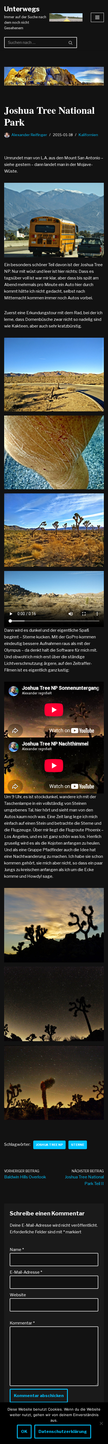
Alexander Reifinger (29, 135)
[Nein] (101, 1423)
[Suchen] (71, 42)
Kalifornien (88, 135)
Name (17, 1249)
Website (18, 1294)
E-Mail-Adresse (26, 1272)
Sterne (77, 1145)
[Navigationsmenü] (97, 17)
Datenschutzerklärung (62, 1431)
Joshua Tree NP (49, 1145)
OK (24, 1431)
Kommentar (22, 1323)
